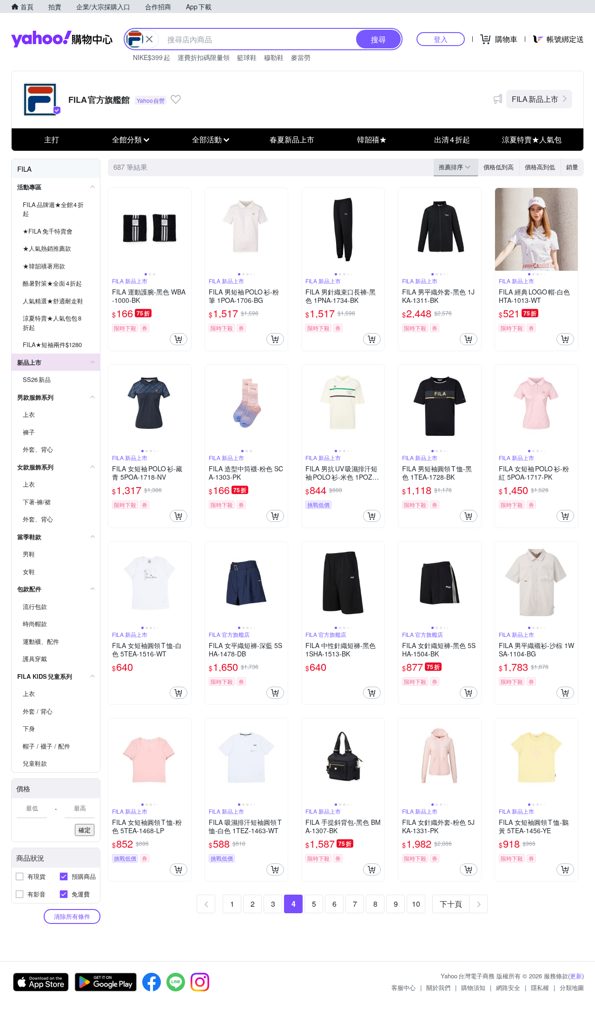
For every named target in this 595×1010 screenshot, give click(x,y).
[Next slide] (185, 229)
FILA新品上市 (535, 99)
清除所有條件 (72, 916)
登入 (441, 39)
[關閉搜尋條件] (149, 39)
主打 (51, 139)
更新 (576, 975)
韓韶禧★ (372, 139)
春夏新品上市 (292, 139)
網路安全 (508, 987)
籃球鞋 (247, 57)
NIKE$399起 (151, 57)
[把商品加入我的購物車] (178, 339)
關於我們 (438, 987)
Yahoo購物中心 (61, 39)
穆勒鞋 (274, 57)
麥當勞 (301, 57)
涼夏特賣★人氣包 (532, 139)
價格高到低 (540, 166)
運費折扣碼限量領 (204, 57)
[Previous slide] (114, 229)
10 (416, 903)
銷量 (572, 166)
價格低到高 (498, 166)
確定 (85, 829)
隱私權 (540, 987)
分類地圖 (572, 987)
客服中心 (403, 987)
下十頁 (451, 903)
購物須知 (473, 987)
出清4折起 (452, 139)
